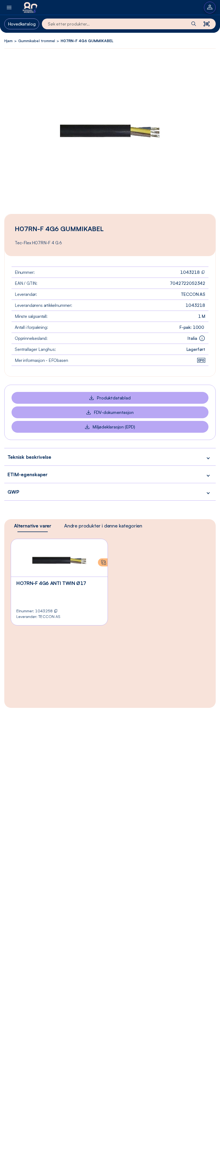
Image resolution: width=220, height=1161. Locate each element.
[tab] (33, 525)
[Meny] (9, 7)
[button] (110, 456)
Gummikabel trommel (36, 40)
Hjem (8, 40)
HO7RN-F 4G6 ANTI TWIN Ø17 (51, 583)
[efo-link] (201, 360)
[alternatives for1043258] (103, 562)
